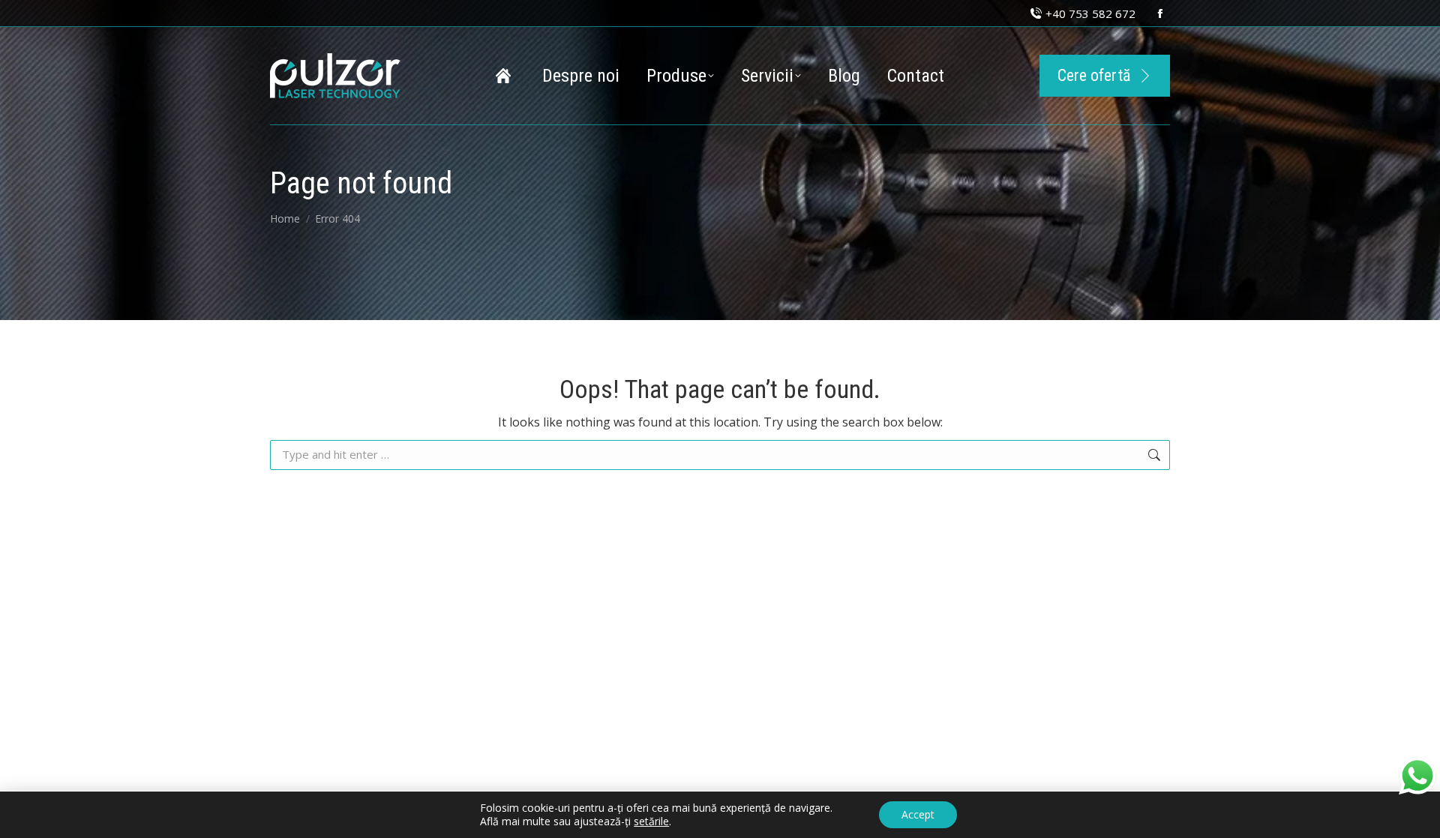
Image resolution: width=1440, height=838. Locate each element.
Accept (918, 814)
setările (651, 821)
